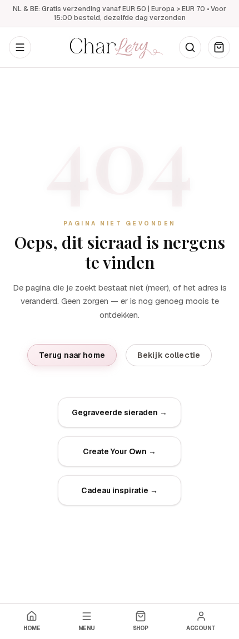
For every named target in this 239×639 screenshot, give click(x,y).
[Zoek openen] (190, 47)
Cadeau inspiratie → (119, 490)
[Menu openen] (20, 47)
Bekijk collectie (168, 355)
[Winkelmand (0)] (219, 47)
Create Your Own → (119, 451)
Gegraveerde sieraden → (119, 412)
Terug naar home (72, 355)
